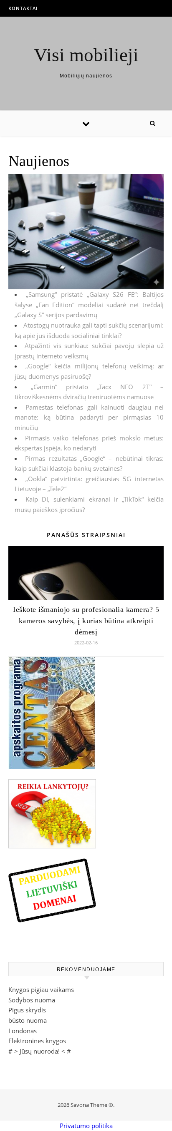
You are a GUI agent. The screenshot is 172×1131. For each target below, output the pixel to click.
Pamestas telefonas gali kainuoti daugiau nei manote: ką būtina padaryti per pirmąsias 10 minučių (89, 417)
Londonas (22, 1031)
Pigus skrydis (27, 1010)
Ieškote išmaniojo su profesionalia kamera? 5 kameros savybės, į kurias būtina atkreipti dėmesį (86, 620)
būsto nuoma (27, 1020)
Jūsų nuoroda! (40, 1051)
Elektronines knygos (37, 1041)
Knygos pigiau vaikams (41, 989)
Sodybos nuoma (31, 1000)
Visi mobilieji (86, 55)
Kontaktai (23, 8)
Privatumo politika (86, 1125)
